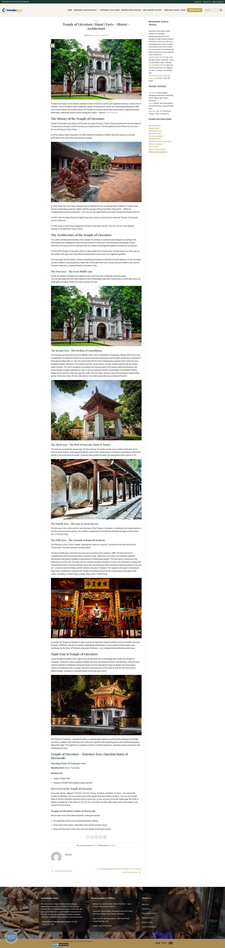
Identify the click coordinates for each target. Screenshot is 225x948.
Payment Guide (147, 918)
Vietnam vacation (156, 144)
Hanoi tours (153, 146)
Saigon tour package (157, 149)
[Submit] (221, 10)
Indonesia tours (155, 131)
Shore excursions (156, 136)
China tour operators (158, 152)
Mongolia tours (155, 139)
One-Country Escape (152, 10)
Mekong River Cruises (131, 10)
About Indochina (217, 2)
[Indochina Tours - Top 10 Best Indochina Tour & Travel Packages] (12, 10)
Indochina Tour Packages (85, 10)
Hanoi (96, 21)
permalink (112, 845)
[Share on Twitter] (92, 837)
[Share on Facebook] (88, 837)
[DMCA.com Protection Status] (60, 944)
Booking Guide (147, 922)
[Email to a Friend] (96, 837)
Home (70, 10)
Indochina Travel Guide (175, 10)
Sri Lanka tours (155, 133)
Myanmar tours (155, 125)
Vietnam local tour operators (160, 141)
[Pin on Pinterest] (101, 837)
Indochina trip (111, 113)
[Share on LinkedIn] (105, 837)
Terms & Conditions (149, 927)
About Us (198, 2)
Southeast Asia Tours (110, 10)
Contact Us (207, 2)
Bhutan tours (154, 128)
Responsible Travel (149, 913)
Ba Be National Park (63, 871)
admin (106, 35)
